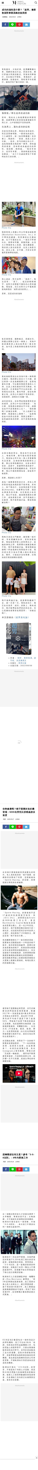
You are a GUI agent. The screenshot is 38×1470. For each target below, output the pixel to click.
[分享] (5, 24)
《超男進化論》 (22, 617)
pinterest (19, 24)
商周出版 (22, 663)
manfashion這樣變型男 (19, 3)
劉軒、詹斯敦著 (25, 658)
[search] (35, 2)
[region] (19, 48)
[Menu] (3, 3)
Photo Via (6, 228)
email (26, 24)
